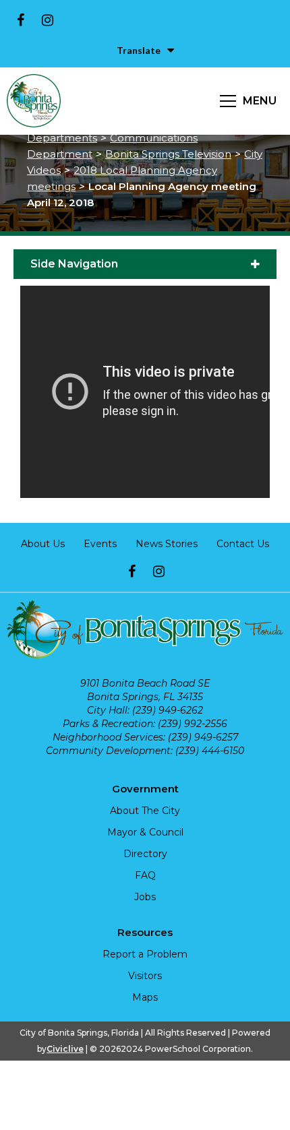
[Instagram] (47, 20)
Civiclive (65, 1049)
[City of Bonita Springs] (34, 101)
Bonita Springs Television (168, 154)
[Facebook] (20, 20)
